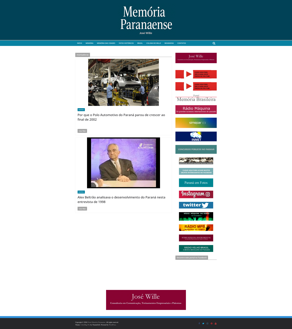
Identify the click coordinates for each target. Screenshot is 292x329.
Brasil (140, 43)
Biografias (169, 43)
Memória (89, 43)
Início (79, 43)
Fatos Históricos (126, 43)
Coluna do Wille (153, 43)
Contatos (181, 43)
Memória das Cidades (106, 43)
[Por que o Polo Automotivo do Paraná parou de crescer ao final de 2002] (123, 82)
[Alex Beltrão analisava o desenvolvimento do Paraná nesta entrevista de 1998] (123, 162)
